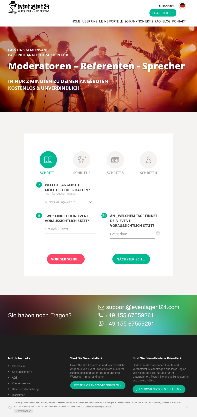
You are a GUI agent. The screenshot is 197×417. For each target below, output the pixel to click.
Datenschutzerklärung (25, 389)
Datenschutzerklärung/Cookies (96, 407)
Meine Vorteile (111, 21)
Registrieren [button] (162, 13)
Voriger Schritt (66, 259)
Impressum (19, 366)
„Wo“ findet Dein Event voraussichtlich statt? (67, 219)
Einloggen (166, 5)
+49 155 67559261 (129, 315)
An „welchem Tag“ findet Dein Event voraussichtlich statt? (133, 221)
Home (76, 21)
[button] (182, 5)
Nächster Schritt (131, 259)
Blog (166, 21)
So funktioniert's (138, 21)
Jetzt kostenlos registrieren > (156, 389)
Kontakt (179, 21)
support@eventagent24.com (142, 307)
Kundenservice (21, 383)
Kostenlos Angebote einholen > (95, 385)
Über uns (89, 21)
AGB (15, 378)
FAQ (158, 21)
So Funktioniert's (22, 372)
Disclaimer (18, 395)
